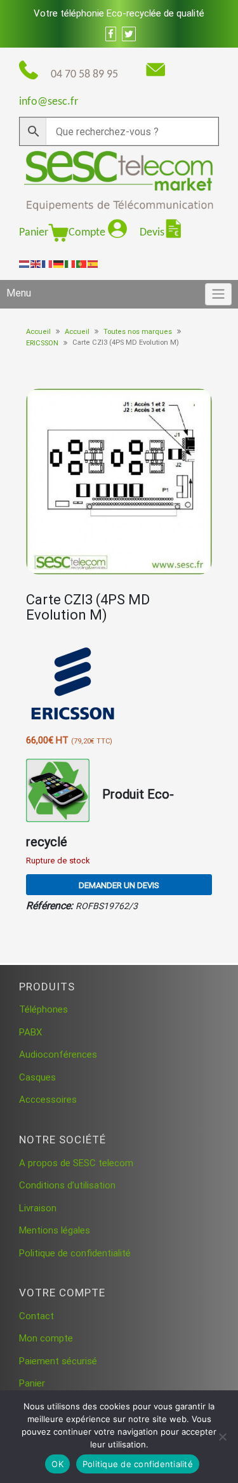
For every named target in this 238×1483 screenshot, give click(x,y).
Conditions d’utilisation (67, 1185)
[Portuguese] (82, 263)
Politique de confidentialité (75, 1253)
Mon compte (46, 1338)
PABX (30, 1032)
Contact (36, 1316)
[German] (59, 263)
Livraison (37, 1208)
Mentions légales (54, 1230)
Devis (152, 233)
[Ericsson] (73, 684)
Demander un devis (119, 885)
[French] (47, 263)
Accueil (38, 332)
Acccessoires (48, 1099)
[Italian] (70, 263)
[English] (36, 263)
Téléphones (43, 1009)
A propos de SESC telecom (76, 1163)
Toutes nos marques (137, 332)
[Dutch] (24, 263)
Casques (37, 1077)
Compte (88, 233)
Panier (33, 233)
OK (57, 1464)
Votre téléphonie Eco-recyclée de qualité (119, 13)
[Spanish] (93, 263)
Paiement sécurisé (58, 1361)
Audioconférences (58, 1054)
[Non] (222, 1436)
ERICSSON (42, 343)
